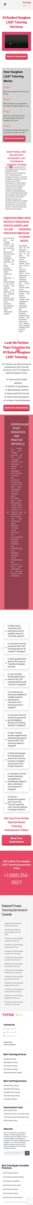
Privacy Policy (8, 1042)
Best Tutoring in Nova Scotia (12, 1185)
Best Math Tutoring (10, 1059)
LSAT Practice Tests (10, 1114)
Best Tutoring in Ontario (10, 1189)
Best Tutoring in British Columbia (13, 1177)
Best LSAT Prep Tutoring (11, 1096)
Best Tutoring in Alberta (10, 1173)
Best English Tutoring (10, 1062)
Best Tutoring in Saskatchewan (13, 1197)
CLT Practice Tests (23, 1114)
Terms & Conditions (10, 1045)
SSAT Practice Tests (10, 1110)
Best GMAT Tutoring (10, 1099)
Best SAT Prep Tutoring (11, 1085)
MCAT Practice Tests (10, 1120)
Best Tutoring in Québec (10, 1193)
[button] (16, 631)
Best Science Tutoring (11, 1069)
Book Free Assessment (16, 56)
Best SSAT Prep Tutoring (12, 1089)
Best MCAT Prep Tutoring (12, 1092)
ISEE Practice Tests (23, 1117)
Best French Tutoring (10, 1066)
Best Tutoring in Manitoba (11, 1181)
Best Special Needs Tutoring (13, 1072)
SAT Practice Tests (10, 1117)
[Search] (27, 1153)
